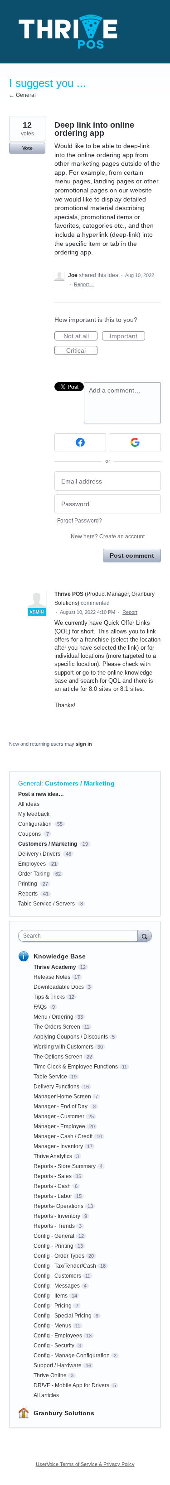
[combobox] (80, 936)
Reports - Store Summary (65, 1166)
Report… (84, 284)
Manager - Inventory (58, 1146)
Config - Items (51, 1296)
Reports (28, 894)
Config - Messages (57, 1286)
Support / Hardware (58, 1365)
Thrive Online (50, 1375)
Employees (32, 864)
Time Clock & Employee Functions (76, 1066)
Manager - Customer (59, 1116)
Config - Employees (58, 1335)
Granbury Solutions (64, 1413)
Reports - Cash (52, 1186)
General (29, 783)
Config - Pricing (53, 1306)
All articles (46, 1395)
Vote (27, 148)
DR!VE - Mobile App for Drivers (71, 1385)
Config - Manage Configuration (72, 1355)
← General (22, 95)
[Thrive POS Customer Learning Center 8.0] (68, 31)
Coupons (29, 834)
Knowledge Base (60, 956)
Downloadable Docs (59, 987)
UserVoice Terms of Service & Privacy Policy (85, 1464)
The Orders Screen (57, 1027)
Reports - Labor (53, 1196)
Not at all (80, 336)
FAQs (41, 1007)
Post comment (132, 555)
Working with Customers (63, 1047)
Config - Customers (57, 1276)
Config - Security (54, 1345)
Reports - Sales (53, 1176)
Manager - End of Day (61, 1106)
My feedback (33, 814)
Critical (81, 351)
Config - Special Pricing (63, 1316)
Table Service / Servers (46, 904)
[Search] (144, 935)
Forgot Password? (79, 520)
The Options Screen (58, 1057)
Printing (27, 884)
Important (127, 336)
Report (129, 612)
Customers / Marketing (80, 783)
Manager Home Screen (62, 1096)
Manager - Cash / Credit (63, 1136)
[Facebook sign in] (80, 442)
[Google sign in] (135, 442)
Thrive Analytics (53, 1156)
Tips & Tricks (49, 997)
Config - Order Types (59, 1256)
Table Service (50, 1076)
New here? (108, 536)
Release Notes (52, 977)
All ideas (28, 804)
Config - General (54, 1236)
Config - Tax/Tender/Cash (65, 1266)
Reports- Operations (58, 1206)
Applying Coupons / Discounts (71, 1037)
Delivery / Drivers (39, 854)
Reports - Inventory (57, 1216)
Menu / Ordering (53, 1017)
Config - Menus (52, 1325)
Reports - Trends (54, 1226)
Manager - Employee (59, 1126)
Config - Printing (53, 1246)
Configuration (35, 824)
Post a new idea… (41, 794)
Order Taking (34, 874)
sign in (84, 744)
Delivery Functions (56, 1086)
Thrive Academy (55, 967)
